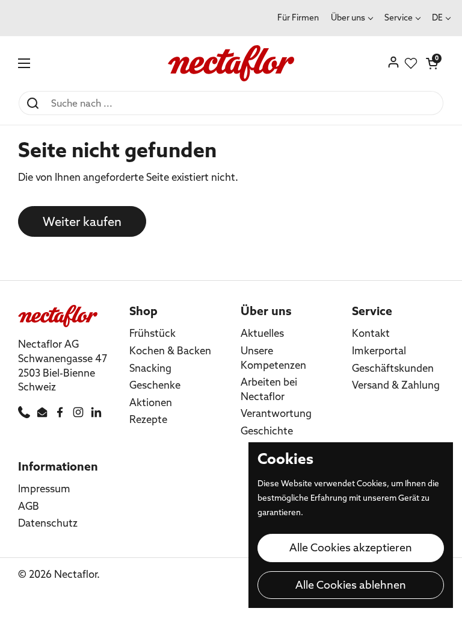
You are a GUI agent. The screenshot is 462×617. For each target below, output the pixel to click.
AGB (28, 506)
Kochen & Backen (170, 350)
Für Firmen (298, 17)
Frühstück (152, 333)
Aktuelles (262, 333)
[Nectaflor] (231, 63)
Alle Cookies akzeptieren (350, 547)
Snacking (150, 368)
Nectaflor (75, 574)
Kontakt (371, 333)
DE (437, 17)
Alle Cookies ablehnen (350, 585)
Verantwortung (276, 413)
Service (398, 17)
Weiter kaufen (82, 221)
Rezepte (148, 419)
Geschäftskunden (393, 368)
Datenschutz (48, 522)
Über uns (348, 17)
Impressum (44, 488)
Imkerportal (379, 350)
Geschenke (154, 384)
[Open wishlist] (410, 63)
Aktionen (150, 402)
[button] (432, 63)
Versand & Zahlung (396, 384)
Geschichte (267, 430)
